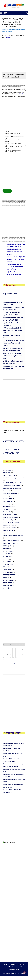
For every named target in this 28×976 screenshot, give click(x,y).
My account (21, 964)
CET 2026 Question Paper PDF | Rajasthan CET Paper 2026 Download (16, 259)
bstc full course (7, 472)
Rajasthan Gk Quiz (8, 533)
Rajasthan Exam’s (10, 293)
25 (7, 657)
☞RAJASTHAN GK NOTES (13, 441)
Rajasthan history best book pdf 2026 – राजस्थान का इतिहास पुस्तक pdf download (14, 343)
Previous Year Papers (8, 520)
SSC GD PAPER (7, 551)
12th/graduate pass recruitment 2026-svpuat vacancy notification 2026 (12, 355)
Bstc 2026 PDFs (7, 470)
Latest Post (6, 504)
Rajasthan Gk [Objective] (9, 528)
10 (4, 652)
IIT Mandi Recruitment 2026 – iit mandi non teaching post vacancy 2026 (12, 330)
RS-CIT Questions (8, 546)
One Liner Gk (6, 512)
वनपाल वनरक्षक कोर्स (8, 585)
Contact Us (13, 964)
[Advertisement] (14, 58)
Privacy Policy (7, 967)
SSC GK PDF (6, 554)
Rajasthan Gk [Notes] (8, 525)
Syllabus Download (8, 567)
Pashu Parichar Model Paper (11, 517)
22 (19, 654)
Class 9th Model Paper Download (12, 488)
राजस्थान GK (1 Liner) (8, 580)
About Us (6, 964)
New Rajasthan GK (8, 509)
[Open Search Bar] (27, 13)
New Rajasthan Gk (8, 506)
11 (7, 652)
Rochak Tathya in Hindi (9, 543)
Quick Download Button (18, 967)
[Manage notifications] (24, 972)
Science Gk (6, 548)
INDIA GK (6, 496)
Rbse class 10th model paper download (13, 535)
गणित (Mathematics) (8, 572)
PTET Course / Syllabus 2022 (11, 522)
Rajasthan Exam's (14, 969)
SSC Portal (6, 559)
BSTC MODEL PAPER (9, 475)
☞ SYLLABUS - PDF (11, 453)
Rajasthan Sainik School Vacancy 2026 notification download (14, 251)
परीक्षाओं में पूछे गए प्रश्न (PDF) (10, 575)
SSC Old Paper (7, 556)
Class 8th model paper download (11, 485)
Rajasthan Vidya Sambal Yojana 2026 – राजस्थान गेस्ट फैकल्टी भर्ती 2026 (15, 266)
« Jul (13, 664)
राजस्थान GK (6, 577)
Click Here (8, 37)
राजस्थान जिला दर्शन (7, 583)
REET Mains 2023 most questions (12, 540)
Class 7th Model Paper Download (12, 483)
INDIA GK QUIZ (8, 498)
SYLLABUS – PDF (8, 564)
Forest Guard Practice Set (10, 493)
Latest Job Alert (7, 501)
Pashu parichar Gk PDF (9, 514)
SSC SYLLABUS (8, 561)
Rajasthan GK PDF (8, 530)
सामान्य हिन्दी (6, 588)
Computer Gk (6, 491)
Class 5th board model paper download (13, 478)
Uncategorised (7, 569)
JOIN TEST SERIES (12, 449)
